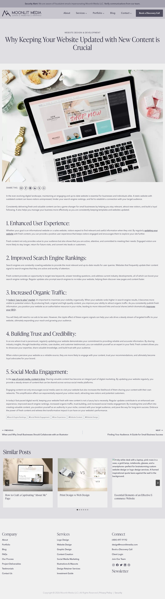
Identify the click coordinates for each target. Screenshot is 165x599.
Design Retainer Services (68, 568)
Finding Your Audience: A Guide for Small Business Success (135, 432)
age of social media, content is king (28, 379)
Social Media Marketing (68, 559)
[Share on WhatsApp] (44, 188)
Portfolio (6, 544)
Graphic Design (64, 549)
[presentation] (28, 474)
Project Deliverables (11, 563)
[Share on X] (39, 188)
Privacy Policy (105, 592)
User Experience (59, 417)
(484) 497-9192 (119, 539)
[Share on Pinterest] (30, 188)
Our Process (8, 559)
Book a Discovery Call (149, 13)
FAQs (4, 554)
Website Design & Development (83, 32)
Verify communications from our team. (122, 3)
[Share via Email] (21, 188)
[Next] (158, 483)
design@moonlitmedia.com (125, 544)
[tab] (77, 509)
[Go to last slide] (7, 483)
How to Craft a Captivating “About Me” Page (26, 496)
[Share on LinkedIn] (35, 188)
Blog (112, 12)
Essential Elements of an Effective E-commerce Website (133, 496)
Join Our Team (119, 559)
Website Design (91, 417)
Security (118, 592)
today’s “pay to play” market (21, 300)
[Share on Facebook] (26, 188)
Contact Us (7, 573)
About (67, 12)
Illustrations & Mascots (67, 563)
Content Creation (65, 554)
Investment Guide (65, 573)
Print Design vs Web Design (74, 495)
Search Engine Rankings (16, 417)
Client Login (117, 554)
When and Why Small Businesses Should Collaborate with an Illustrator (35, 432)
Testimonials (8, 568)
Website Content (75, 417)
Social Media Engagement (39, 417)
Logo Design (63, 539)
